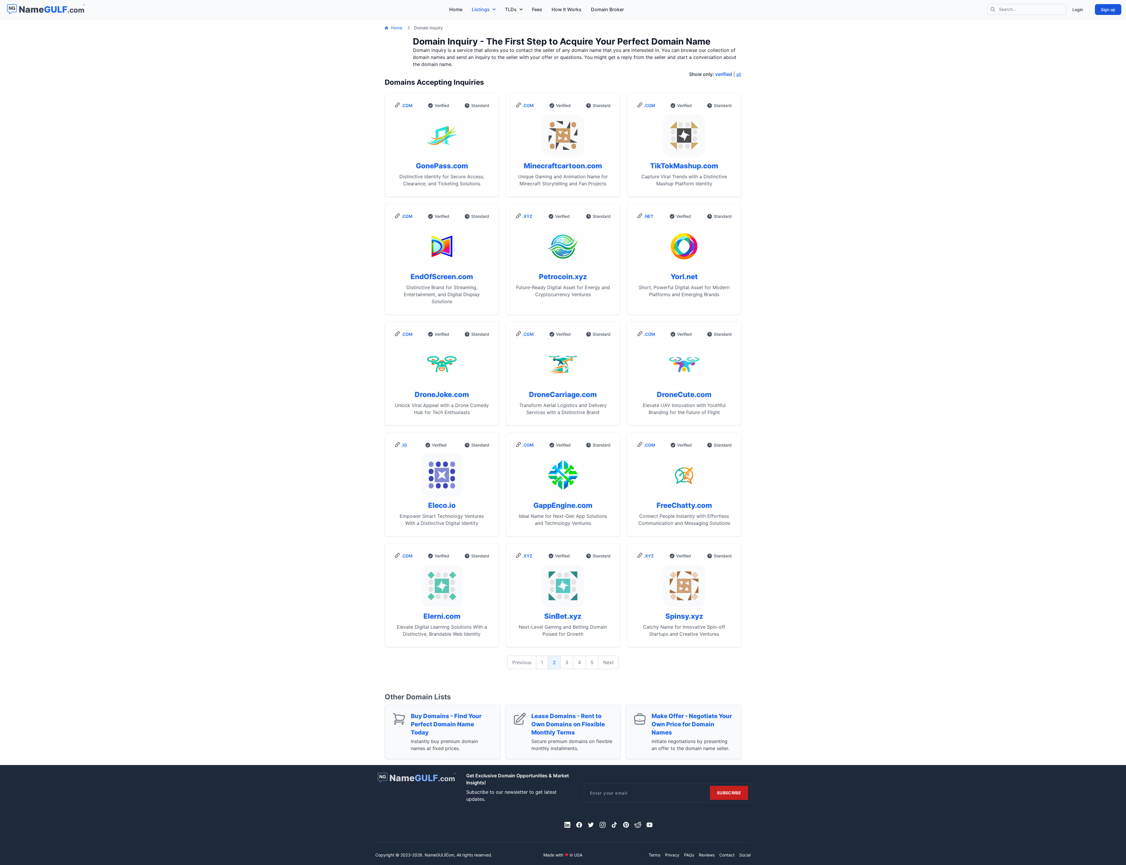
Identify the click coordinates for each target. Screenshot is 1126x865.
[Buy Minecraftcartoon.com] (562, 137)
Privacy (672, 854)
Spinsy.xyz (684, 616)
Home (455, 9)
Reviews (707, 854)
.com (407, 105)
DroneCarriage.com (563, 394)
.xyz (527, 216)
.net (648, 216)
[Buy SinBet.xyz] (562, 588)
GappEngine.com (562, 505)
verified (723, 74)
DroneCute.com (684, 394)
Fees (537, 9)
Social (745, 854)
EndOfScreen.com (442, 276)
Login (1077, 9)
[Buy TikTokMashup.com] (684, 137)
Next (608, 662)
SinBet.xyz (562, 616)
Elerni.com (441, 616)
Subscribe (729, 792)
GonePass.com (442, 166)
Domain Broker (607, 9)
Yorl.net (684, 276)
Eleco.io (442, 505)
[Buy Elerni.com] (441, 588)
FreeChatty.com (684, 505)
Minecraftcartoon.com (563, 166)
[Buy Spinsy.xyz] (684, 588)
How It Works (566, 9)
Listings (481, 9)
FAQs (689, 854)
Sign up (1108, 9)
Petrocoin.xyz (563, 276)
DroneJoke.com (442, 394)
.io (404, 444)
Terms (654, 854)
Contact (727, 854)
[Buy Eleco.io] (441, 477)
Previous (521, 662)
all (738, 74)
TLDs (511, 9)
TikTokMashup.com (684, 166)
